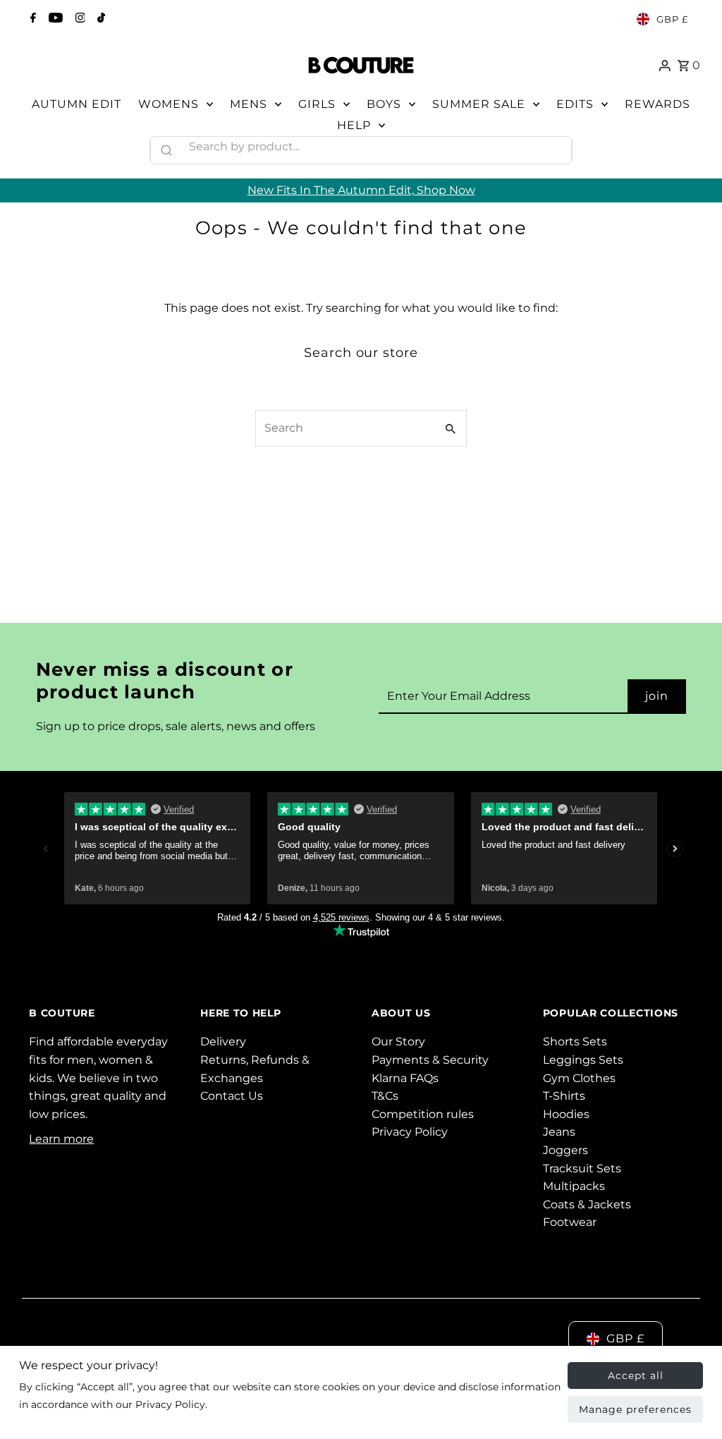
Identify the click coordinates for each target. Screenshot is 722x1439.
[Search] (555, 146)
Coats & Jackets (587, 1204)
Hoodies (566, 1114)
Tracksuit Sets (582, 1168)
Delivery (223, 1041)
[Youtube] (54, 19)
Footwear (569, 1222)
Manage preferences (635, 1409)
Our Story (398, 1041)
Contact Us (231, 1096)
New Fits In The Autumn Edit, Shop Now (361, 190)
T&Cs (385, 1096)
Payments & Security (430, 1060)
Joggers (565, 1150)
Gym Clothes (579, 1078)
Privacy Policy (410, 1132)
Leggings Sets (583, 1060)
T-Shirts (564, 1096)
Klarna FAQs (405, 1078)
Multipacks (574, 1186)
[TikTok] (99, 19)
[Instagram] (78, 19)
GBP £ (672, 19)
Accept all (635, 1375)
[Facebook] (31, 19)
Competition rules (423, 1114)
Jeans (559, 1132)
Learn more (61, 1139)
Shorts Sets (575, 1041)
